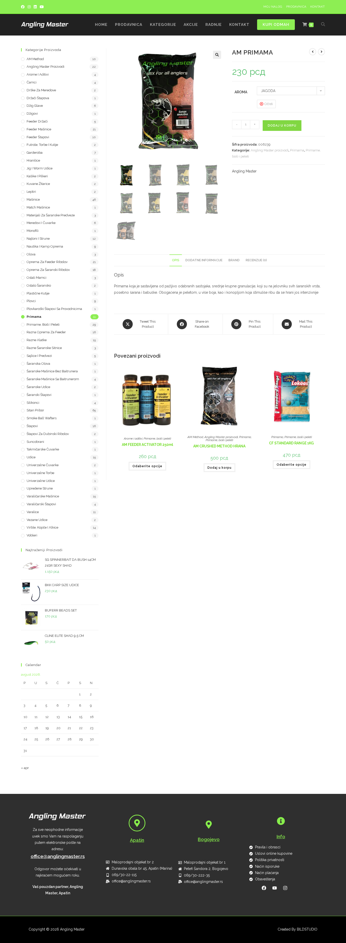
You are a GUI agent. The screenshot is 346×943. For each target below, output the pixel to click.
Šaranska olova (38, 363)
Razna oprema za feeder (46, 332)
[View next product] (321, 51)
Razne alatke (37, 340)
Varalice (33, 512)
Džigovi (32, 113)
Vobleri (32, 535)
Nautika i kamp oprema (45, 246)
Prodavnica (296, 6)
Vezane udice (37, 520)
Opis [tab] (175, 260)
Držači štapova (38, 98)
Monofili (33, 231)
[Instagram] (29, 6)
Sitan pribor (35, 410)
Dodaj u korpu (282, 125)
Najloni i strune (38, 238)
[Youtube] (41, 6)
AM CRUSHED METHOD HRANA (219, 446)
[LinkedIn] (35, 6)
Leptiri (31, 192)
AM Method (195, 437)
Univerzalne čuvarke (43, 465)
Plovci (31, 301)
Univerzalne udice (41, 481)
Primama (297, 150)
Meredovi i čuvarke (41, 223)
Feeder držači (37, 121)
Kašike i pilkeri (37, 176)
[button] (217, 55)
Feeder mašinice (39, 129)
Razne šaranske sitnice (44, 348)
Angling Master (244, 171)
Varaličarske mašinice (43, 496)
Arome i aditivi (133, 438)
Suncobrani (35, 442)
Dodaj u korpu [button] (219, 467)
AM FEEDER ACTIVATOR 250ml (147, 445)
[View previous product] (312, 51)
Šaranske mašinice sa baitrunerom (53, 379)
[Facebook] (23, 6)
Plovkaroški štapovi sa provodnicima (54, 309)
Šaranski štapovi (39, 395)
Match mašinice (38, 207)
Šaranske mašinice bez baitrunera (52, 371)
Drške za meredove (41, 90)
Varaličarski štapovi (41, 504)
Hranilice (33, 160)
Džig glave (35, 106)
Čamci (31, 82)
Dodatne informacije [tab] (203, 260)
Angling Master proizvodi (270, 150)
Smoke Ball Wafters (41, 418)
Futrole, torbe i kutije (42, 145)
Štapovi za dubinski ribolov (48, 434)
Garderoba (35, 152)
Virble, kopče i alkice (42, 527)
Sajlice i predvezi (39, 356)
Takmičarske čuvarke (43, 449)
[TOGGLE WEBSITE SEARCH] (323, 25)
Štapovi (32, 426)
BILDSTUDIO (307, 929)
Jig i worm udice (39, 168)
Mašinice (33, 199)
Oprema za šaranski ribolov (48, 270)
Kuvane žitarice (38, 184)
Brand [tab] (234, 260)
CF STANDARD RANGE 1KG (291, 443)
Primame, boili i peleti (157, 438)
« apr (25, 768)
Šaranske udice (38, 387)
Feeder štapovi (38, 137)
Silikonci (33, 403)
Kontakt (317, 6)
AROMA (241, 92)
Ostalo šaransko (39, 285)
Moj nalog (272, 6)
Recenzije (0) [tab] (256, 260)
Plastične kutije (38, 293)
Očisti (268, 104)
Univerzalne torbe (40, 473)
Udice (31, 457)
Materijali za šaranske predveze (51, 215)
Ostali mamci (36, 278)
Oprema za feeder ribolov (47, 262)
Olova (31, 254)
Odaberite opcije (147, 466)
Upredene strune (40, 488)
